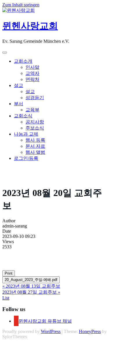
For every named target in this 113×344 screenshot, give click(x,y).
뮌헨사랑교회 (30, 26)
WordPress (51, 331)
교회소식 (23, 115)
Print (8, 273)
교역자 (32, 73)
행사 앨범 (35, 152)
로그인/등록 (26, 158)
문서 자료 (35, 146)
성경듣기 (34, 97)
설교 (18, 85)
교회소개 (23, 61)
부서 (18, 103)
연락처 (32, 79)
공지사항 (34, 121)
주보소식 (34, 127)
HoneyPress (90, 331)
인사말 (32, 67)
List (5, 297)
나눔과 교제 (26, 134)
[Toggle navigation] (4, 52)
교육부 (32, 109)
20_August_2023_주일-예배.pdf (31, 280)
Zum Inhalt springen (20, 4)
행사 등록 (35, 140)
